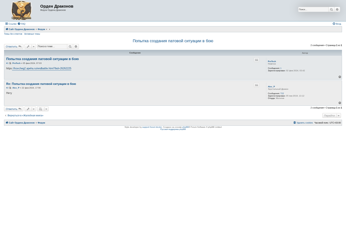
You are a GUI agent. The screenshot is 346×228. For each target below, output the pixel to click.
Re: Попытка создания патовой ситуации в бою (41, 83)
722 (282, 93)
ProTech (272, 61)
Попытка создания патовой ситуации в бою (173, 41)
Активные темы (32, 34)
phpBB (185, 127)
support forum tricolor (152, 127)
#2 (7, 88)
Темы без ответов (13, 34)
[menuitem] (21, 23)
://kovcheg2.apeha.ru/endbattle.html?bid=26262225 (41, 68)
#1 (7, 63)
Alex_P (271, 86)
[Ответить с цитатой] (256, 59)
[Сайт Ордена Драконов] (22, 10)
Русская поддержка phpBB (173, 129)
